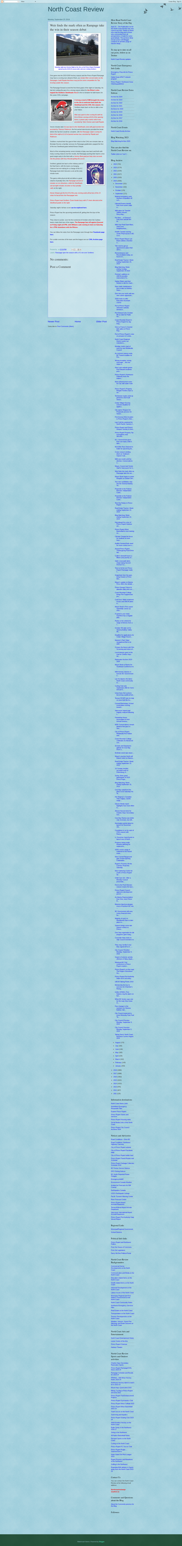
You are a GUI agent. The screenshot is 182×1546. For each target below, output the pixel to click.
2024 (115, 164)
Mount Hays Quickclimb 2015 (121, 1388)
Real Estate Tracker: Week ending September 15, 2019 (124, 763)
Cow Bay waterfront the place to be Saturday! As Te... (124, 791)
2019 (115, 181)
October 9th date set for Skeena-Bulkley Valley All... (123, 630)
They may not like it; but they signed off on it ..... (123, 946)
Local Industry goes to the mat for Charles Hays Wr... (124, 654)
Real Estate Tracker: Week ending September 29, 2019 (124, 262)
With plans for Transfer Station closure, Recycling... (122, 212)
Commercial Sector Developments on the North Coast (120, 1268)
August (118, 1042)
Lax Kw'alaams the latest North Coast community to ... (124, 680)
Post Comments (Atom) (65, 326)
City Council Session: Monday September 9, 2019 (123, 1029)
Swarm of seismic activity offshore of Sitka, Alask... (124, 958)
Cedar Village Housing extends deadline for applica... (122, 404)
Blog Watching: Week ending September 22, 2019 (123, 517)
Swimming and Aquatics (119, 1415)
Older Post (101, 321)
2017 (115, 1073)
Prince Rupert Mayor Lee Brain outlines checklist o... (123, 240)
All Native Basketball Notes (120, 1435)
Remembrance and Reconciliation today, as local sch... (124, 255)
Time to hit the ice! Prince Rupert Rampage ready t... (124, 570)
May (117, 1052)
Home (78, 321)
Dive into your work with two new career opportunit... (124, 294)
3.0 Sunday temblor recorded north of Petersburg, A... (121, 770)
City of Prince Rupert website (121, 1147)
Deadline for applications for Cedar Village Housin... (124, 636)
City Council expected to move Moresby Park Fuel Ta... (124, 1015)
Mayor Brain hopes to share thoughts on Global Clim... (124, 477)
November (119, 187)
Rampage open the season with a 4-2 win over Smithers (74, 253)
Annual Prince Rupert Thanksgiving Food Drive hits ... (124, 550)
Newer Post (53, 321)
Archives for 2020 (117, 109)
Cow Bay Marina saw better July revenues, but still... (124, 819)
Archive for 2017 (116, 118)
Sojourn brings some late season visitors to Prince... (123, 927)
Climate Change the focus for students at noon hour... (124, 538)
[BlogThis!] (74, 250)
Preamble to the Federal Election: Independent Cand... (123, 490)
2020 (115, 177)
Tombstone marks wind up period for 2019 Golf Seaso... (124, 397)
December (119, 183)
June (117, 1049)
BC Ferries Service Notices (120, 1168)
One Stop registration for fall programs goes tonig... (124, 933)
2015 (115, 1080)
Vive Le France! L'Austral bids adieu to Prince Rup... (123, 329)
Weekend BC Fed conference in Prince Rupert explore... (123, 964)
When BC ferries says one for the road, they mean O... (124, 1001)
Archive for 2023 (116, 100)
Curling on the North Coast (120, 1443)
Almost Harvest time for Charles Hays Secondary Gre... (124, 812)
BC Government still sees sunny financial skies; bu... (124, 913)
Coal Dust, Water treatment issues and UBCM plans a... (124, 601)
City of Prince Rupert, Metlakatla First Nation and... (123, 733)
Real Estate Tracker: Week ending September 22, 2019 (124, 510)
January (118, 1066)
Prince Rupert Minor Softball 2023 (122, 1403)
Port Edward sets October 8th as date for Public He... (124, 314)
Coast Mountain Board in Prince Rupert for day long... (123, 321)
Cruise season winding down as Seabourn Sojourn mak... (122, 454)
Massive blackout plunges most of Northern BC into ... (124, 906)
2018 (115, 1070)
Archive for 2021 (116, 106)
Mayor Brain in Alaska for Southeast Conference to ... (124, 666)
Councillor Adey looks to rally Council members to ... (124, 939)
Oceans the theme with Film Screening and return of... (124, 648)
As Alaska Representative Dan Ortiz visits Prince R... (124, 899)
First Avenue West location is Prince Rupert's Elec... (124, 418)
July (117, 1046)
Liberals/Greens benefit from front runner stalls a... (123, 205)
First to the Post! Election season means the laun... (124, 886)
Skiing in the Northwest (119, 1432)
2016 (115, 1077)
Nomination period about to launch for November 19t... (124, 825)
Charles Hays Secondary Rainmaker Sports (119, 1364)
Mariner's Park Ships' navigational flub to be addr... (123, 642)
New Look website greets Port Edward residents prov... (123, 369)
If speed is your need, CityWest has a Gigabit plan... (123, 615)
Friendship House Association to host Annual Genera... (122, 719)
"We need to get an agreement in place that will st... (123, 247)
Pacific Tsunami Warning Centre (122, 1196)
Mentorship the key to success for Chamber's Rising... (124, 987)
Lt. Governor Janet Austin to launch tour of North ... (124, 838)
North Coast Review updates (121, 59)
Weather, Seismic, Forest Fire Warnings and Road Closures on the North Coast (122, 1323)
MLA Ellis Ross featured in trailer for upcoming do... (124, 448)
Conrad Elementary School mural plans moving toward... (124, 705)
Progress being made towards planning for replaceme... (122, 844)
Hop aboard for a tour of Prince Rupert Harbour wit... (123, 524)
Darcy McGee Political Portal (121, 1253)
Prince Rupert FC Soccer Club (121, 1446)
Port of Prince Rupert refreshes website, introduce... (122, 307)
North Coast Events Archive (120, 131)
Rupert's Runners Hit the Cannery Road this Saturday (123, 865)
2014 (115, 1083)
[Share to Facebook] (78, 250)
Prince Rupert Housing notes (121, 1119)
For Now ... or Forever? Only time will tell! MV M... (123, 219)
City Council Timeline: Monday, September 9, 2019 (123, 952)
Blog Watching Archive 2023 (120, 141)
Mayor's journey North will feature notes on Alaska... (124, 757)
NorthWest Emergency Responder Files (119, 1107)
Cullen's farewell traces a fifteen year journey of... (123, 557)
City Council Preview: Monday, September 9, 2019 (123, 1022)
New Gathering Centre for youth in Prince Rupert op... (123, 872)
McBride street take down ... (124, 753)
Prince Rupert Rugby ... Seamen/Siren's (119, 1450)
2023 (115, 167)
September (119, 193)
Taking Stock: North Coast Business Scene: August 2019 (124, 1036)
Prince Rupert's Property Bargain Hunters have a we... (124, 390)
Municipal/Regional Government (122, 1229)
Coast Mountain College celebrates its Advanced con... (124, 740)
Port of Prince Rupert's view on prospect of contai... (124, 335)
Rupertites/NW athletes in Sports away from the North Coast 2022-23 (122, 1469)
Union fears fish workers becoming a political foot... (124, 694)
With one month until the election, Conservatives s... (124, 461)
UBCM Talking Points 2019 (124, 982)
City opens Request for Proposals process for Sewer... (123, 411)
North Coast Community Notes (121, 1302)
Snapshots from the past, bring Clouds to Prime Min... (123, 577)
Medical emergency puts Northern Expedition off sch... (123, 198)
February (118, 1062)
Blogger (101, 1542)
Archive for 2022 (116, 103)
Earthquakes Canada (118, 1190)
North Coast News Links (119, 1103)
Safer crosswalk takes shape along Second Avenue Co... (122, 563)
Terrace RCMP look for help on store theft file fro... (124, 699)
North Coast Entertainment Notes (122, 1338)
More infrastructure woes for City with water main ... (124, 383)
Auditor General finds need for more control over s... (124, 544)
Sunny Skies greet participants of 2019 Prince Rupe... (122, 777)
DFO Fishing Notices (118, 1171)
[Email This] (72, 250)
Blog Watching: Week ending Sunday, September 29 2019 (122, 269)
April (117, 1056)
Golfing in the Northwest (119, 1464)
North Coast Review (76, 9)
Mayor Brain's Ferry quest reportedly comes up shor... (124, 608)
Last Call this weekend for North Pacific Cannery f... (124, 423)
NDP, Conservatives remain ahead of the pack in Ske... (124, 726)
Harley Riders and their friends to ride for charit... (124, 282)
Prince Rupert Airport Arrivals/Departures (118, 1203)
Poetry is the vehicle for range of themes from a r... (123, 622)
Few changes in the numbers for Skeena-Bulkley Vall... (123, 1008)
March (117, 1059)
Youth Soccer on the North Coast (122, 1411)
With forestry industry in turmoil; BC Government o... (124, 673)
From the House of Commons (121, 1247)
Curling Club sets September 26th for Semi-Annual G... (124, 688)
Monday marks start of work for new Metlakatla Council (124, 348)
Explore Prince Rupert (118, 1111)
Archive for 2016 (116, 121)
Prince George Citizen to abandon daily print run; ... (124, 588)
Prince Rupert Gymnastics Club (122, 1400)
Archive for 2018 (116, 115)
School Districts (116, 1232)
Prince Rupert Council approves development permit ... (123, 892)
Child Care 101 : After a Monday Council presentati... (123, 879)
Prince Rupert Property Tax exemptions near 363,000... (124, 434)
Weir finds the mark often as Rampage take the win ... (124, 472)
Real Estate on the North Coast (121, 1310)
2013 (115, 1087)
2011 (115, 1093)
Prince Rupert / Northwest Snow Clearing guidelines (122, 83)
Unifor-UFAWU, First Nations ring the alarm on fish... (124, 994)
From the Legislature (118, 1250)
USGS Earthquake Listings (120, 1193)
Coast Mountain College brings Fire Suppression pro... (124, 594)
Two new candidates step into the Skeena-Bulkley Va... (124, 483)
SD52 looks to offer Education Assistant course (122, 300)
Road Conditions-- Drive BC (120, 1139)
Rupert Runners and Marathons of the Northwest (122, 1460)
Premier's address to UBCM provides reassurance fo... (122, 276)
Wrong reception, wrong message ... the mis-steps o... (123, 362)
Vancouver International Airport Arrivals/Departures (121, 1213)
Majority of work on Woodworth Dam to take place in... (124, 920)
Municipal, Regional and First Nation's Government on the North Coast (121, 1297)
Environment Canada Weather (121, 1182)
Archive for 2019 (116, 112)
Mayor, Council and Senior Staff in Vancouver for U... (124, 467)
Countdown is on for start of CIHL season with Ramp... (124, 832)
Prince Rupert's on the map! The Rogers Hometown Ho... (124, 971)
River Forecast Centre (118, 1199)
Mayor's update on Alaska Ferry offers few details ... (124, 583)
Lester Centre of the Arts (119, 1341)
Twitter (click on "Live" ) (119, 154)
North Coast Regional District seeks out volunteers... (122, 341)
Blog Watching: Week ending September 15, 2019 (123, 784)
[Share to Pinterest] (80, 250)
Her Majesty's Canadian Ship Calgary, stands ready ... (123, 798)
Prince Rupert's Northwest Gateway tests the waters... (124, 376)
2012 (115, 1090)
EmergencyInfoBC (117, 1179)
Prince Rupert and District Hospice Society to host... (124, 428)
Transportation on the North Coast (122, 1313)
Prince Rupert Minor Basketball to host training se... (124, 531)
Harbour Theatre (116, 1347)
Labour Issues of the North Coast (122, 1293)
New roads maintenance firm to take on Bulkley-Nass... (123, 288)
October (118, 190)
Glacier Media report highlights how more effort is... (124, 805)
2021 (115, 174)
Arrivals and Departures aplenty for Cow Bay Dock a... (123, 747)
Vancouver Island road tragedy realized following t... (124, 712)
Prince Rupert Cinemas (119, 1344)
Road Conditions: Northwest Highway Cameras (120, 1143)
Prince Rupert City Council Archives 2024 (120, 1128)
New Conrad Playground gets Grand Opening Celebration (123, 858)
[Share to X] (76, 250)
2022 (115, 171)
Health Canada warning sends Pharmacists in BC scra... (124, 233)
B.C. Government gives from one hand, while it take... (123, 441)
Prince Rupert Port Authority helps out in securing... (124, 977)
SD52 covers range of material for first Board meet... (123, 851)
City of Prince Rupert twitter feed (122, 1155)
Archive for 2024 (116, 97)
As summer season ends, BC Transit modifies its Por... (124, 355)
